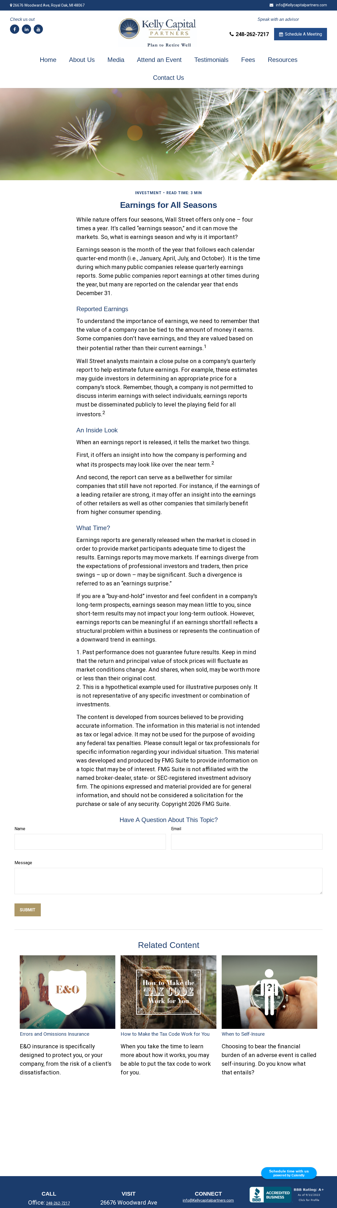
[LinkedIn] (26, 29)
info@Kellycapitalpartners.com (301, 5)
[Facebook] (14, 29)
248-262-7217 (252, 34)
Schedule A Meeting (303, 34)
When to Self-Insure (243, 1034)
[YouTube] (38, 29)
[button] (48, 60)
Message (23, 862)
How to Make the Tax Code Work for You (165, 1034)
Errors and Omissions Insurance (54, 1034)
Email (176, 828)
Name (19, 828)
